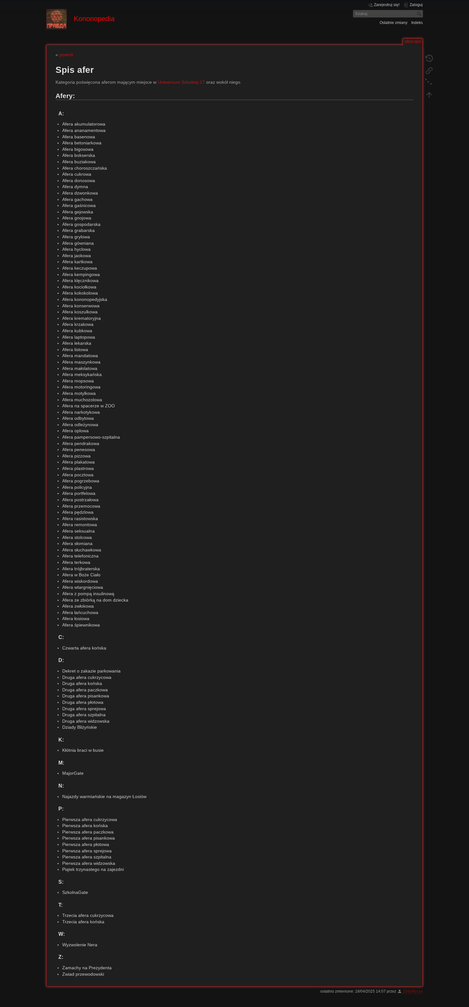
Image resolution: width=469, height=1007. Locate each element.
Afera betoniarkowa (81, 142)
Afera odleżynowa (80, 424)
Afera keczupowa (79, 268)
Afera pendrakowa (80, 443)
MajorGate (73, 773)
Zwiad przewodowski (83, 974)
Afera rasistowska (80, 518)
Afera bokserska (78, 155)
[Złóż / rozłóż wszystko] (429, 82)
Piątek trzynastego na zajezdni (93, 869)
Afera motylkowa (79, 393)
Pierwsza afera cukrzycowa (89, 819)
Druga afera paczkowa (85, 689)
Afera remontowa (79, 524)
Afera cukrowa (76, 174)
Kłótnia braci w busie (83, 750)
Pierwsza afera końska (85, 825)
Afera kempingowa (81, 274)
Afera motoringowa (81, 386)
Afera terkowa (76, 562)
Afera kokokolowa (80, 293)
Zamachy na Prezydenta (87, 967)
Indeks (417, 22)
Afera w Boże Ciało (81, 574)
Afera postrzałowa (80, 499)
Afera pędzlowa (77, 512)
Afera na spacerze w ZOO (88, 405)
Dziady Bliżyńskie (79, 727)
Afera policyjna (77, 487)
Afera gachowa (77, 199)
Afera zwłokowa (78, 606)
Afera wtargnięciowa (82, 587)
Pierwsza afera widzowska (88, 863)
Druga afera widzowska (85, 721)
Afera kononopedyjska (84, 299)
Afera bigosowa (77, 149)
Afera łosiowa (75, 618)
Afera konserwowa (81, 305)
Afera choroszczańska (84, 168)
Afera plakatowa (78, 462)
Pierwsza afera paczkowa (88, 831)
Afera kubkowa (77, 330)
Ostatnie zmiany (393, 22)
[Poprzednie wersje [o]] (429, 58)
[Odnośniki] (429, 70)
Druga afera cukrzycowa (86, 677)
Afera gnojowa (76, 217)
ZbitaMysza (413, 991)
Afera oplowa (75, 430)
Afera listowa (75, 349)
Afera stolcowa (77, 537)
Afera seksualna (78, 531)
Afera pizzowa (76, 455)
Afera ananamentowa (84, 130)
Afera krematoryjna (81, 318)
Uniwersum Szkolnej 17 (181, 82)
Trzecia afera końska (83, 921)
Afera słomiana (77, 543)
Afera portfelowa (78, 493)
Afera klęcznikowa (80, 280)
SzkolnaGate (75, 892)
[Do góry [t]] (429, 94)
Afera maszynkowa (81, 362)
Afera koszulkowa (80, 311)
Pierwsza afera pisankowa (88, 838)
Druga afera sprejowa (84, 708)
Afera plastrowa (78, 468)
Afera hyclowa (76, 249)
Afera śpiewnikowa (81, 624)
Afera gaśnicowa (79, 205)
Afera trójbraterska (81, 568)
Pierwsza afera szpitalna (86, 856)
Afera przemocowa (81, 506)
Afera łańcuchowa (80, 612)
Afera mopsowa (78, 380)
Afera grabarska (78, 230)
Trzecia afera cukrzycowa (88, 915)
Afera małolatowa (79, 368)
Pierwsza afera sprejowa (87, 850)
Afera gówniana (78, 243)
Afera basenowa (78, 136)
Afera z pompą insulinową (88, 593)
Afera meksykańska (82, 374)
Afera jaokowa (76, 255)
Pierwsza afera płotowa (85, 844)
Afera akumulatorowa (83, 124)
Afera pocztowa (77, 474)
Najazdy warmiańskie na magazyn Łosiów (104, 796)
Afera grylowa (76, 236)
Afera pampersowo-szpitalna (91, 437)
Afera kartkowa (77, 261)
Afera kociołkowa (79, 286)
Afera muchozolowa (82, 399)
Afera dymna (75, 186)
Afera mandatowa (80, 355)
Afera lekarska (76, 343)
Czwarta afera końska (84, 647)
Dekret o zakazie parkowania (91, 670)
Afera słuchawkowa (81, 549)
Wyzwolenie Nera (79, 944)
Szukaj (420, 14)
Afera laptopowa (78, 337)
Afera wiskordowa (80, 581)
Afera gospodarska (81, 224)
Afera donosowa (78, 180)
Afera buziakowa (79, 161)
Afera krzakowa (77, 324)
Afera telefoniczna (80, 555)
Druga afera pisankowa (85, 695)
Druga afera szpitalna (84, 714)
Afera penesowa (78, 449)
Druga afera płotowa (82, 702)
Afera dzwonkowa (80, 193)
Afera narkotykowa (81, 412)
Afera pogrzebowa (80, 480)
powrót (66, 54)
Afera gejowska (77, 211)
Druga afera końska (82, 683)
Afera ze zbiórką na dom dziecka (95, 600)
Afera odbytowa (78, 418)
